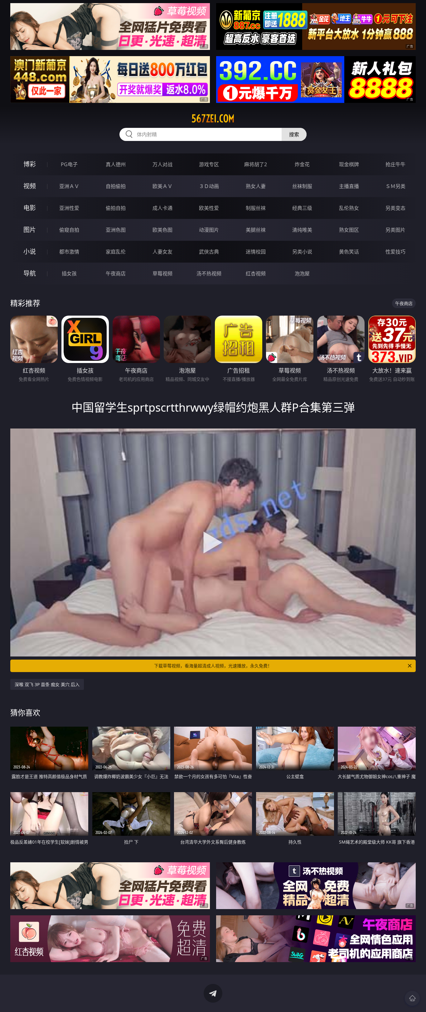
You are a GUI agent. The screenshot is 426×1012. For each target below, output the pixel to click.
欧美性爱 (209, 208)
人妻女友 (162, 251)
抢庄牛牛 (395, 164)
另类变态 (395, 208)
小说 (29, 251)
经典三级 (302, 208)
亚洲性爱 (69, 208)
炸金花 (302, 164)
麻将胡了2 (255, 164)
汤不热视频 (208, 273)
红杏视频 (256, 273)
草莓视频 (162, 273)
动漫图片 (209, 229)
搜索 (294, 134)
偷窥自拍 (69, 229)
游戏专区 (209, 164)
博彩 (29, 164)
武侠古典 (209, 251)
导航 (29, 273)
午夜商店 (116, 273)
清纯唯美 (302, 229)
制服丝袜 (256, 208)
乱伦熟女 (349, 208)
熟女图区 (349, 229)
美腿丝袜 (256, 229)
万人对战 (162, 164)
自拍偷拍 (116, 186)
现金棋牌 (349, 164)
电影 (29, 208)
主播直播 (349, 186)
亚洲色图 (116, 229)
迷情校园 (256, 251)
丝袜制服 (302, 186)
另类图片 (395, 229)
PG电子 (69, 164)
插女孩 (69, 273)
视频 (29, 186)
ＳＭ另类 (395, 186)
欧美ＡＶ (162, 186)
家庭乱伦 (116, 251)
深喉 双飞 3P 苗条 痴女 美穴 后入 (47, 684)
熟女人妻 (256, 186)
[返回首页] (412, 998)
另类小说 (302, 251)
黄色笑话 (349, 251)
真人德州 (116, 164)
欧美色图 (162, 229)
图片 (29, 229)
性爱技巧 (395, 251)
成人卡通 (162, 208)
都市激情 (69, 251)
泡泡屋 (302, 273)
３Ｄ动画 (209, 186)
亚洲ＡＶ (69, 186)
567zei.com (213, 118)
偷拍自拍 (116, 208)
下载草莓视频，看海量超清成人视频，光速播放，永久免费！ (213, 666)
